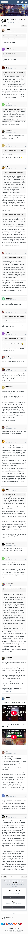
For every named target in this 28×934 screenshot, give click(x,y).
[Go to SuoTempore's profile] (3, 145)
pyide (7, 816)
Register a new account (14, 897)
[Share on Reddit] (14, 924)
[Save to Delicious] (11, 924)
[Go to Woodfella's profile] (3, 369)
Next (23, 25)
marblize (19, 53)
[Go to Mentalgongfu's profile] (3, 131)
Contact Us (17, 928)
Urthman (8, 67)
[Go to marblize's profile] (3, 30)
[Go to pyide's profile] (3, 816)
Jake (3, 22)
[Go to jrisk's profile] (3, 427)
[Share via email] (19, 924)
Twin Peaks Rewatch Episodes (20, 22)
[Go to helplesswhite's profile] (3, 298)
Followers (12, 913)
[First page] (1, 26)
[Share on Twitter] (2, 924)
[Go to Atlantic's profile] (3, 698)
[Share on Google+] (7, 924)
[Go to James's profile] (3, 441)
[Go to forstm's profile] (3, 795)
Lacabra (19, 109)
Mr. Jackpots (19, 72)
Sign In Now (14, 907)
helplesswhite (20, 316)
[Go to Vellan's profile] (3, 167)
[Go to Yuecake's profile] (3, 252)
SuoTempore (19, 338)
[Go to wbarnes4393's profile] (3, 387)
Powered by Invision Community (14, 931)
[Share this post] (25, 31)
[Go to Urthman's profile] (3, 67)
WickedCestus (20, 589)
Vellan (18, 257)
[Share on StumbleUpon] (16, 924)
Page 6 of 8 (14, 25)
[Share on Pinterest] (21, 924)
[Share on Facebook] (4, 924)
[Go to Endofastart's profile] (3, 49)
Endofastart (20, 35)
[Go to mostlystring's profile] (3, 104)
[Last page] (26, 26)
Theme (10, 928)
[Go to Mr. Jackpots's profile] (3, 584)
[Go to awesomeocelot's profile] (3, 544)
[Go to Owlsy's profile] (3, 752)
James (7, 441)
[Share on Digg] (9, 924)
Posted (11, 31)
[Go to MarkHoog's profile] (3, 357)
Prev (5, 25)
